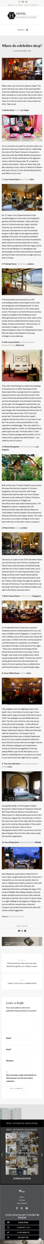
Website (10, 1061)
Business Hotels (22, 42)
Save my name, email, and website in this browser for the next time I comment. (21, 1078)
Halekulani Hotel (27, 842)
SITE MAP (19, 5)
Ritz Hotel (24, 179)
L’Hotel (23, 673)
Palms (17, 110)
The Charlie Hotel (27, 446)
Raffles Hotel (26, 596)
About (22, 1197)
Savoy (17, 528)
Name (9, 1038)
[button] (42, 1154)
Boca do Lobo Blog (16, 916)
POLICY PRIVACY (31, 5)
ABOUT (11, 5)
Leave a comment (22, 926)
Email (8, 1049)
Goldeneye (22, 264)
